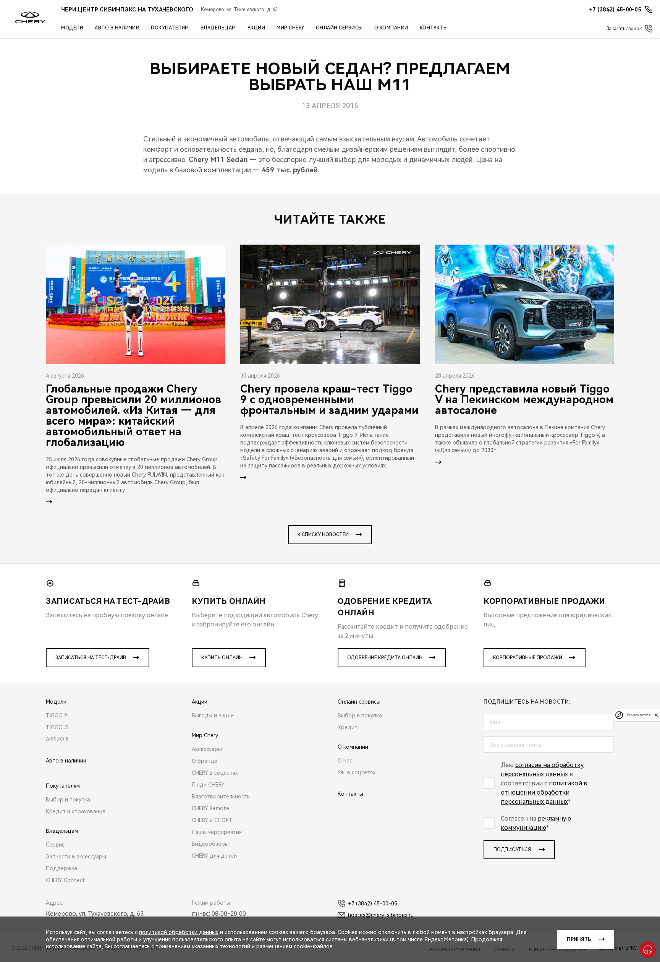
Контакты (434, 28)
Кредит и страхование (75, 811)
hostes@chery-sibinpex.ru (381, 915)
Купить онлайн (222, 657)
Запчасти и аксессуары (76, 856)
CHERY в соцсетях (215, 773)
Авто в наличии (117, 28)
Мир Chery (290, 28)
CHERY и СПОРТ (212, 820)
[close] (656, 715)
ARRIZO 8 (57, 739)
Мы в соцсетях (356, 772)
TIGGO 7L (58, 727)
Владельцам (218, 28)
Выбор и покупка (68, 800)
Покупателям (170, 28)
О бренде (204, 761)
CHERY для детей (214, 856)
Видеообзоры (210, 844)
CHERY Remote (210, 808)
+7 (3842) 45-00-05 (372, 903)
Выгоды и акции (213, 715)
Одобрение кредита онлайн (384, 657)
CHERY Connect (65, 880)
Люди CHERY (208, 785)
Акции (256, 28)
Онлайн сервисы (339, 28)
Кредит (348, 727)
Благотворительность (221, 796)
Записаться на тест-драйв (90, 657)
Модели (72, 28)
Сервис (55, 845)
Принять (579, 939)
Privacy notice (638, 715)
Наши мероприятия (217, 832)
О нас (345, 761)
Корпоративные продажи (527, 657)
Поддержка (61, 868)
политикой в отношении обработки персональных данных (544, 792)
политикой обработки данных (178, 932)
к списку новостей (323, 534)
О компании (391, 28)
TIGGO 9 (56, 715)
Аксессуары (207, 749)
